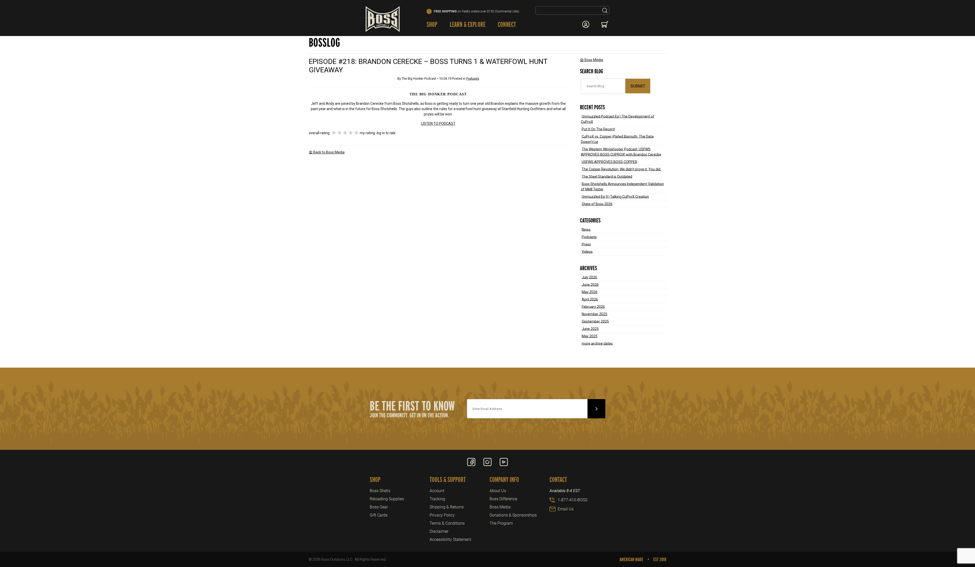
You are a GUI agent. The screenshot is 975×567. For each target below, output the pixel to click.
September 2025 (595, 321)
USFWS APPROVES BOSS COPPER (609, 162)
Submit (637, 86)
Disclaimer (439, 531)
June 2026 (590, 284)
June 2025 (590, 329)
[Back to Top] (959, 535)
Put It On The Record (598, 129)
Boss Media (593, 60)
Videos (587, 251)
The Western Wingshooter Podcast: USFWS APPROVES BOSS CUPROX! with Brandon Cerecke (621, 151)
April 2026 (590, 299)
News (586, 229)
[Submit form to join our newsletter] (596, 408)
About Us (498, 490)
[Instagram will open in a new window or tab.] (487, 462)
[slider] (345, 133)
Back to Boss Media (329, 152)
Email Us (566, 509)
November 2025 (594, 314)
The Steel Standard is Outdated (607, 176)
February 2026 (593, 306)
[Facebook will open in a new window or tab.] (471, 462)
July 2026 (589, 277)
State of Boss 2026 (597, 204)
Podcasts (589, 237)
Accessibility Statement (450, 539)
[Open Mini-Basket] (605, 24)
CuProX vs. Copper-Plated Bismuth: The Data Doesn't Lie (617, 139)
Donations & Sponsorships (513, 515)
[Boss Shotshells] (383, 19)
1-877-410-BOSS (572, 499)
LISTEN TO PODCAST (438, 124)
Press (586, 244)
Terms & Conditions (447, 523)
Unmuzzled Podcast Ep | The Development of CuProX (618, 119)
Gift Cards (378, 515)
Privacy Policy (442, 515)
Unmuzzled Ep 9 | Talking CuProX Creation (615, 196)
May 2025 (589, 336)
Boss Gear (379, 507)
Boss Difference (503, 498)
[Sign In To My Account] (585, 24)
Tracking (437, 498)
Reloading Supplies (387, 498)
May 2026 (589, 292)
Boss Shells (380, 490)
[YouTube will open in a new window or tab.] (504, 462)
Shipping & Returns (447, 507)
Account (437, 490)
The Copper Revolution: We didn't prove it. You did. (621, 169)
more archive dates (597, 343)
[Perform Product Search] (604, 10)
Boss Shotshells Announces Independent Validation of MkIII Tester (622, 186)
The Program (501, 523)
